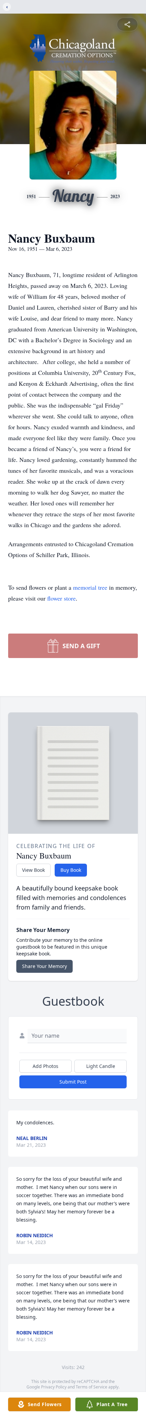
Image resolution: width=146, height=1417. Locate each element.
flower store (61, 598)
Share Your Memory (44, 966)
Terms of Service (91, 1387)
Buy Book (70, 870)
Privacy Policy (54, 1387)
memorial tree (90, 587)
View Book (33, 870)
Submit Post (73, 1081)
